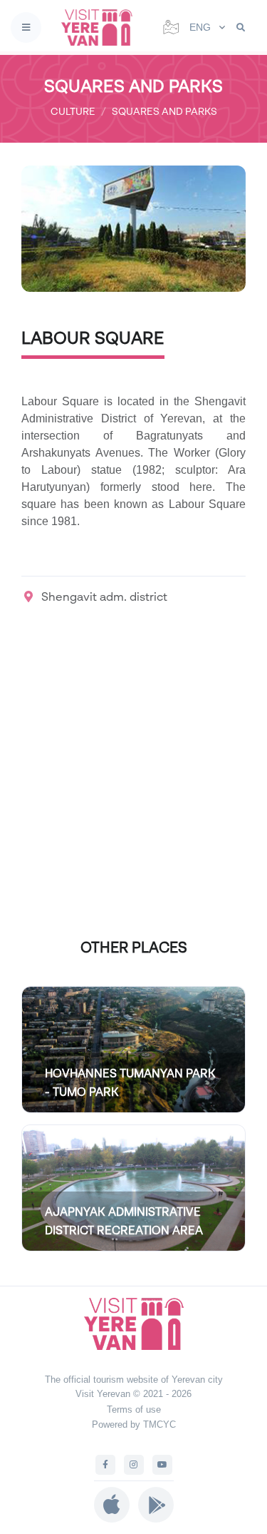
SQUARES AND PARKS (164, 111)
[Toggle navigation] (26, 27)
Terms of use (134, 1409)
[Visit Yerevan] (101, 27)
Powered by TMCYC (134, 1424)
